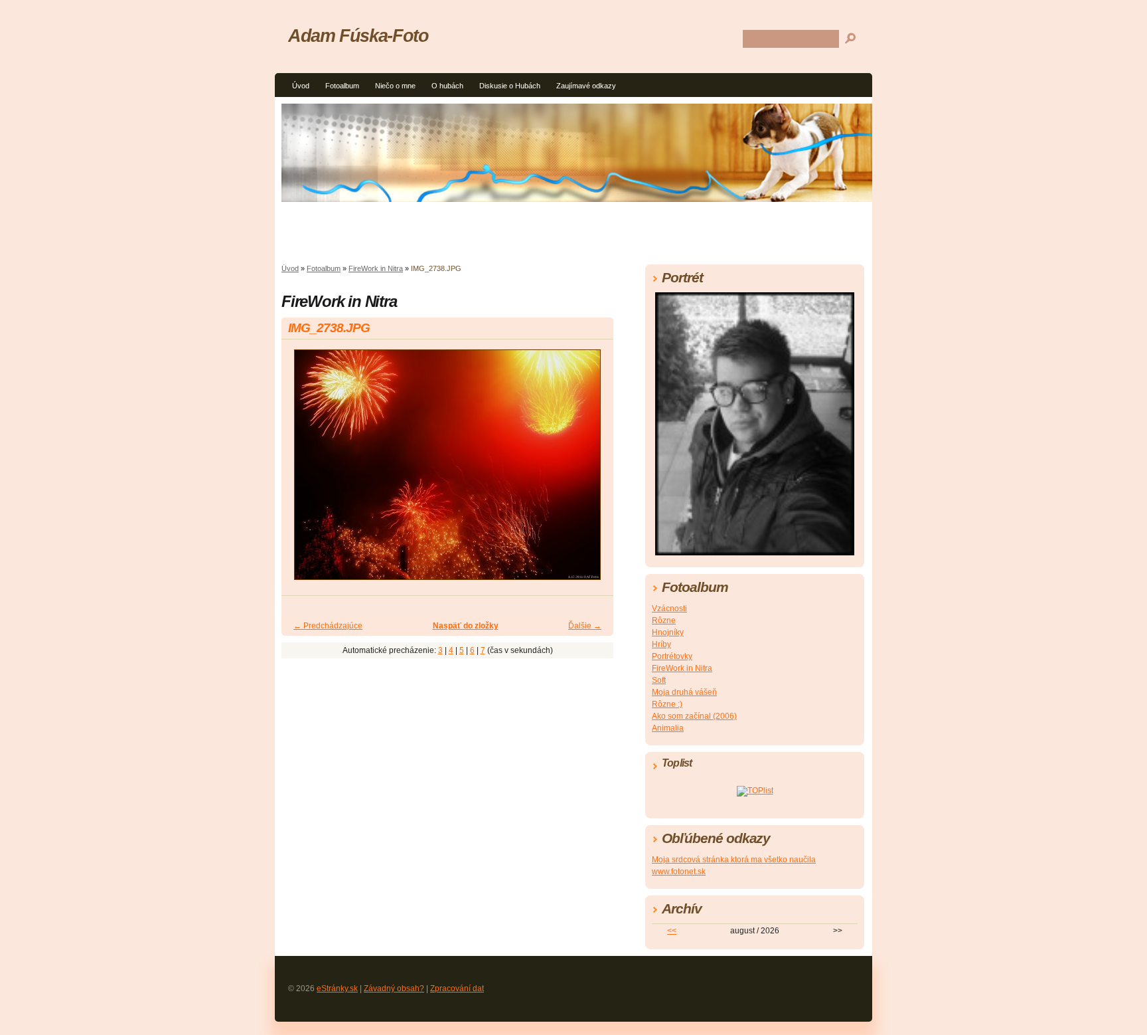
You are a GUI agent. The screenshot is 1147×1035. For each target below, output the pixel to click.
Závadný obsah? (394, 988)
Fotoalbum (342, 86)
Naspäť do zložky (465, 625)
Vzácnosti (669, 608)
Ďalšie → (584, 625)
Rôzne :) (667, 704)
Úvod (300, 86)
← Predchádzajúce (327, 625)
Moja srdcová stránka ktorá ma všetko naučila (734, 859)
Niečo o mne (395, 86)
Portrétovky (672, 656)
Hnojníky (668, 632)
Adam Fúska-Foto (358, 35)
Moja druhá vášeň (684, 692)
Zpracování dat (457, 988)
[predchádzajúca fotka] (303, 470)
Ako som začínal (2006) (694, 716)
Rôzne (664, 620)
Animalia (668, 728)
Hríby (661, 644)
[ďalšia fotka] (592, 470)
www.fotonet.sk (679, 871)
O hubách (447, 86)
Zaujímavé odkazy (586, 86)
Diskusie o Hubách (509, 86)
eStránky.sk (337, 988)
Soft (659, 680)
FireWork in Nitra (375, 268)
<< (671, 930)
